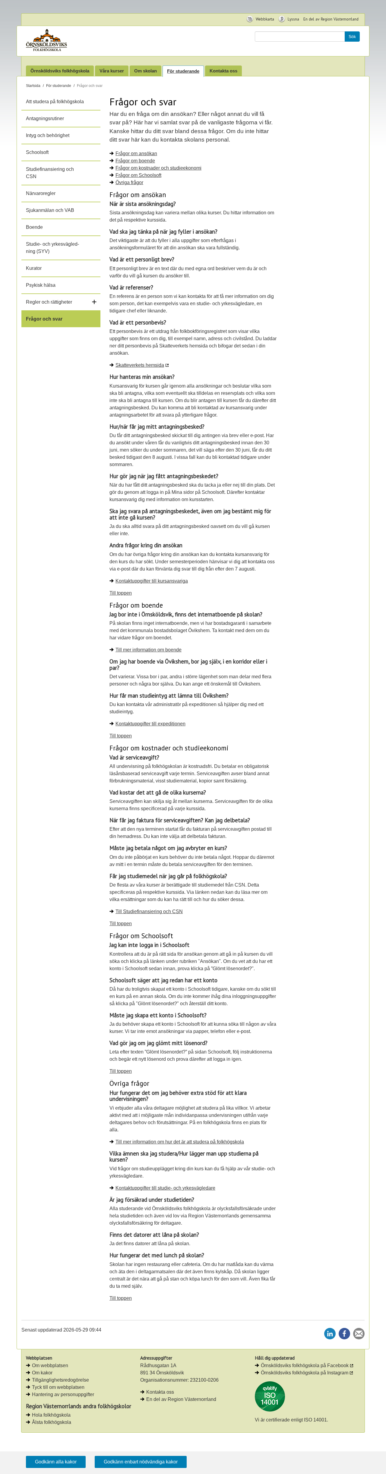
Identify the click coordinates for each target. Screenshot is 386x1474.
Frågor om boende (135, 160)
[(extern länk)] (270, 1396)
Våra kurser (112, 70)
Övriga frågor (129, 182)
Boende (34, 227)
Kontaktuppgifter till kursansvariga (151, 581)
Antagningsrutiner (45, 118)
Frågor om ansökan (136, 153)
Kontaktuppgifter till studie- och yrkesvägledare (165, 1188)
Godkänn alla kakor (56, 1461)
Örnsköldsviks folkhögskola (59, 70)
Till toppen (120, 593)
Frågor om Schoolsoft (138, 175)
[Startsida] (64, 41)
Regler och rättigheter (49, 302)
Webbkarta (264, 19)
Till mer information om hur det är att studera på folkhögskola (179, 1141)
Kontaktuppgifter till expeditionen (150, 723)
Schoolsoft (37, 152)
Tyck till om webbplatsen (58, 1387)
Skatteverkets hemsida (139, 365)
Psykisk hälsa (40, 285)
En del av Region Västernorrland (331, 19)
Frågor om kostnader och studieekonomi (158, 168)
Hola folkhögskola (51, 1415)
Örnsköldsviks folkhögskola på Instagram (304, 1372)
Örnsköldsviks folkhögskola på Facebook (305, 1365)
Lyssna (292, 19)
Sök (352, 36)
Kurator (34, 268)
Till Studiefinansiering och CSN (149, 911)
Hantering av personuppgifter (63, 1394)
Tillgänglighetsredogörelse (60, 1380)
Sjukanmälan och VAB (50, 210)
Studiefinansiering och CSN (50, 173)
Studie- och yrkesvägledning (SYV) (52, 247)
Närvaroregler (40, 193)
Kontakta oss (223, 70)
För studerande (183, 71)
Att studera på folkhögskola (55, 101)
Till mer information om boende (148, 649)
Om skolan (145, 70)
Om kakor (42, 1372)
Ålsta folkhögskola (51, 1422)
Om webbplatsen (50, 1365)
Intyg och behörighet (47, 135)
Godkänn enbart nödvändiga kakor (141, 1461)
